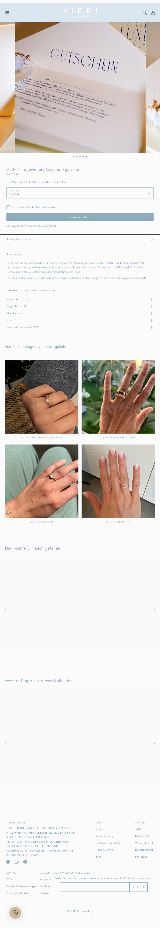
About (99, 829)
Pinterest (44, 893)
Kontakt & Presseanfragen (21, 886)
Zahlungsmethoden (17, 893)
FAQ (9, 879)
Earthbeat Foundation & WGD (23, 327)
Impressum (141, 857)
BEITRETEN (138, 887)
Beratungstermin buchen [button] (19, 239)
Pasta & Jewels (104, 850)
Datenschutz (142, 836)
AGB (138, 829)
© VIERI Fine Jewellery (80, 911)
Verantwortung (104, 836)
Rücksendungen (144, 850)
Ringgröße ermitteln (17, 306)
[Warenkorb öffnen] (153, 13)
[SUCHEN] (144, 13)
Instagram (45, 879)
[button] (8, 13)
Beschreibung (13, 254)
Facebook (45, 886)
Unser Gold (12, 320)
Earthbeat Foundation (108, 843)
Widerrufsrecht (144, 843)
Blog (98, 857)
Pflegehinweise (14, 313)
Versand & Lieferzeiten (18, 299)
